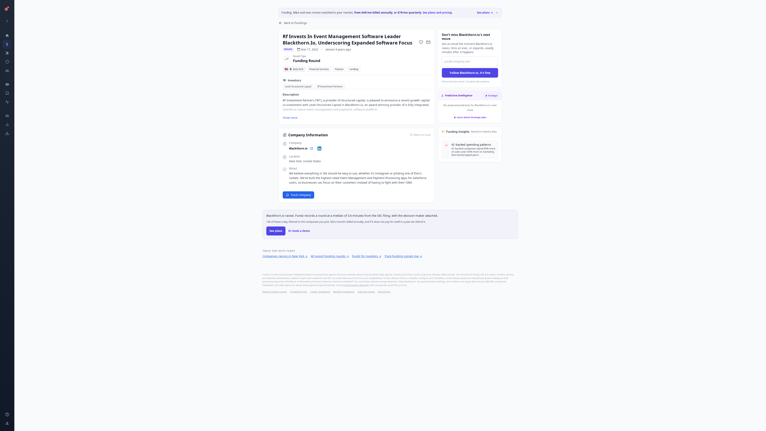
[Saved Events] (7, 93)
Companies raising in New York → (285, 256)
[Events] (7, 44)
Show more (290, 118)
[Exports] (7, 133)
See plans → (485, 12)
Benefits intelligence (343, 291)
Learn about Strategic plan (471, 117)
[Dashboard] (7, 35)
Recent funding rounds (275, 291)
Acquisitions (384, 291)
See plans (275, 231)
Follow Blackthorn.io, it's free (470, 73)
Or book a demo (299, 231)
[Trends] (7, 124)
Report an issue (422, 134)
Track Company (301, 195)
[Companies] (7, 53)
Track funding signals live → (403, 256)
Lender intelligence (320, 291)
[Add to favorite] (421, 42)
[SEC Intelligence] (7, 62)
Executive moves (366, 291)
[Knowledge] (7, 414)
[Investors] (7, 70)
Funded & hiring (298, 291)
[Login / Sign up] (7, 423)
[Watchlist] (7, 84)
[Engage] (7, 116)
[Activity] (7, 102)
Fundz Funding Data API (356, 285)
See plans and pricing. (438, 12)
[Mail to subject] (428, 42)
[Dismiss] (497, 13)
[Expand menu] (7, 21)
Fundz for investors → (366, 256)
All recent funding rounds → (330, 256)
